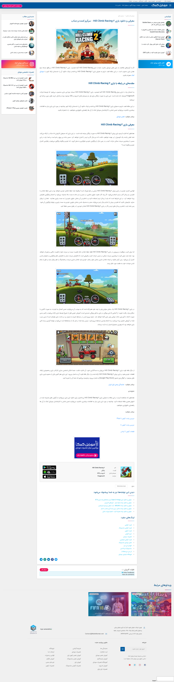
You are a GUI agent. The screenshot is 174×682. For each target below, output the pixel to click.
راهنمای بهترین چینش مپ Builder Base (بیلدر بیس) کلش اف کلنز (153, 23)
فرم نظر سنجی (50, 662)
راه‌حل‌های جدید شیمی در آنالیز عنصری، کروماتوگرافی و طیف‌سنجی (17, 45)
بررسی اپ (135, 1)
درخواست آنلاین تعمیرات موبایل (12, 6)
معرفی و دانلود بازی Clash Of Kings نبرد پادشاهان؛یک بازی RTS (113, 500)
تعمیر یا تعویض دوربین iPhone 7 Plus (17, 108)
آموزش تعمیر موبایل (101, 655)
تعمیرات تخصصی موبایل (26, 72)
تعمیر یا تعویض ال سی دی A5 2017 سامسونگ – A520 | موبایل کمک (15, 86)
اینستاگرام (141, 1)
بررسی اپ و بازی (130, 16)
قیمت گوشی (128, 525)
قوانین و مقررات (49, 655)
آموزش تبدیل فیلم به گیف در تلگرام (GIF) (153, 53)
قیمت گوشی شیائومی (126, 540)
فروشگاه (51, 648)
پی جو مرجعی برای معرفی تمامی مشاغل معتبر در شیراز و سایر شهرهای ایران (15, 38)
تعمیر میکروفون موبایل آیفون (20, 101)
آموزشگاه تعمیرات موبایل (100, 662)
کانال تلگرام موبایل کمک (157, 64)
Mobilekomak (121, 486)
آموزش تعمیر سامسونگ (74, 659)
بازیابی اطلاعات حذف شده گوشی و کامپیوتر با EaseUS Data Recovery (153, 31)
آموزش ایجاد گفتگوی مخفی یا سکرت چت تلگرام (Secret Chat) (152, 38)
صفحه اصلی (145, 5)
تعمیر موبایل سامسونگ (125, 543)
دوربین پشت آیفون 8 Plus (125, 418)
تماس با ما (118, 5)
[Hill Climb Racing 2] (49, 472)
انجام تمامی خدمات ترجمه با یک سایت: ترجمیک (15, 31)
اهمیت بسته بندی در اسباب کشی (18, 53)
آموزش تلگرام (50, 659)
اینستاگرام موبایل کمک (21, 64)
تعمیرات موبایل (127, 537)
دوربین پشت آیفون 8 (127, 425)
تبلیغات (130, 1)
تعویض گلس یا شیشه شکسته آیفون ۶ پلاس (15, 94)
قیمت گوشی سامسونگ (125, 528)
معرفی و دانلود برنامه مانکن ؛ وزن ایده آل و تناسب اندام (116, 509)
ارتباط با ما (51, 652)
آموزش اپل (158, 1)
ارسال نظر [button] (44, 570)
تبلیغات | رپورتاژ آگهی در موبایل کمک (131, 5)
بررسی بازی (121, 16)
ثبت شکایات (103, 652)
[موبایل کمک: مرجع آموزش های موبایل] (159, 5)
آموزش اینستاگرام (102, 659)
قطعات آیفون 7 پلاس (127, 431)
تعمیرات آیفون (50, 666)
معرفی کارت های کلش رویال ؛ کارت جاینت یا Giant (153, 45)
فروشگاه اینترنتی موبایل (125, 555)
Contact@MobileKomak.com (94, 634)
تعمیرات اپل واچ (102, 669)
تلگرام (146, 1)
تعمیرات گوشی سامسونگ (73, 666)
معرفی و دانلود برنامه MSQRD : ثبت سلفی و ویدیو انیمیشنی (115, 506)
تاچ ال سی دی (128, 546)
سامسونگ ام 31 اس (126, 549)
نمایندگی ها (103, 648)
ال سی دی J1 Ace (126, 552)
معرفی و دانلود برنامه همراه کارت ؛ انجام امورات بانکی (117, 512)
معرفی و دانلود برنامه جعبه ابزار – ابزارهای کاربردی (118, 503)
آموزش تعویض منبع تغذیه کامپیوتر (18, 24)
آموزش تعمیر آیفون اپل (74, 655)
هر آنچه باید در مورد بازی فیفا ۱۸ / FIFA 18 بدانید (108, 613)
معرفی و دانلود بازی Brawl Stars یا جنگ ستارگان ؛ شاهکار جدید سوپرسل (151, 612)
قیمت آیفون (128, 531)
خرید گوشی (128, 534)
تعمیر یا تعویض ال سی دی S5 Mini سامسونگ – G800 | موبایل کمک (15, 79)
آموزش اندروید (151, 1)
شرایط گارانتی (77, 648)
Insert (154, 681)
